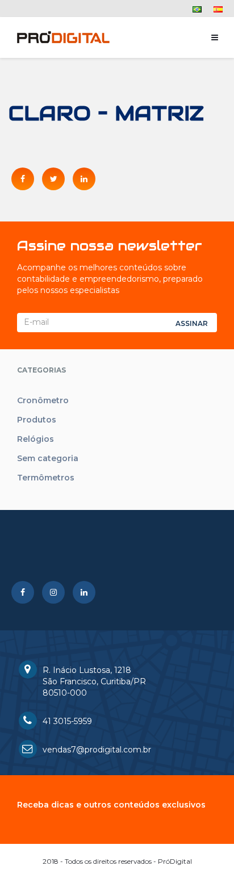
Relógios (35, 439)
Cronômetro (43, 400)
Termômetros (45, 477)
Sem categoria (47, 458)
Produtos (36, 420)
